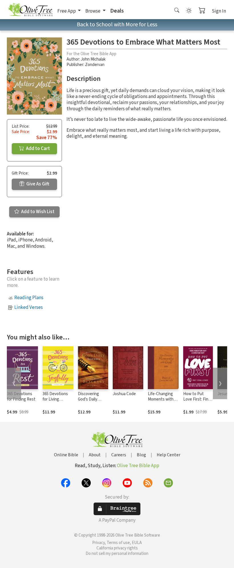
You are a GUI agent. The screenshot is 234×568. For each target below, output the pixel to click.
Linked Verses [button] (28, 307)
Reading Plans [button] (28, 297)
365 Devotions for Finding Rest (21, 396)
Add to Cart (37, 148)
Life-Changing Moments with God (161, 399)
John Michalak (93, 59)
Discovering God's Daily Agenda (88, 399)
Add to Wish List (37, 211)
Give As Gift (37, 184)
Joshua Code (124, 394)
